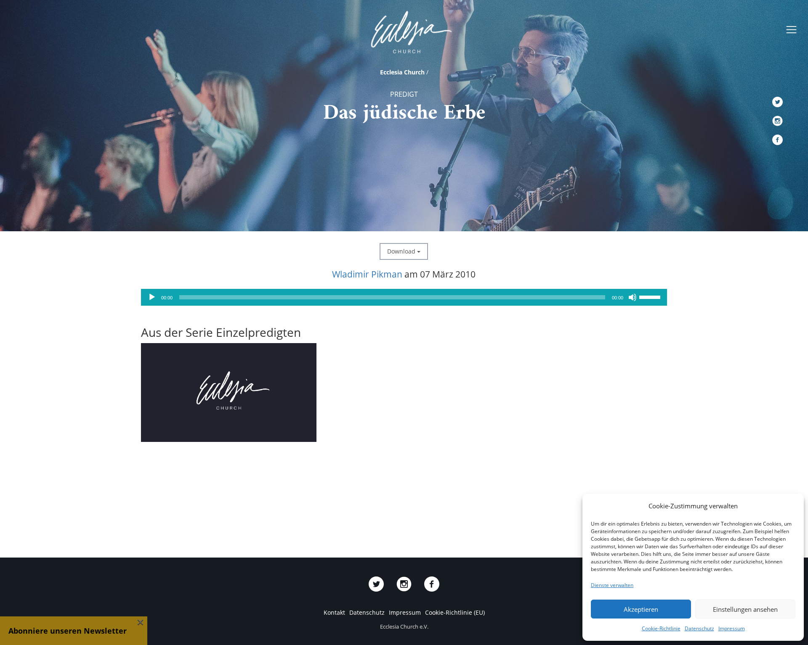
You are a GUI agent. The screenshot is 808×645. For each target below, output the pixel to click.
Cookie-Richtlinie (661, 628)
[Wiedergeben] (152, 297)
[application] (404, 297)
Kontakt (334, 612)
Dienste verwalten (612, 585)
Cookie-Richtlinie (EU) (455, 612)
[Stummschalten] (632, 297)
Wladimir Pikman (367, 274)
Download (402, 251)
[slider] (651, 296)
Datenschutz (699, 628)
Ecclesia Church (402, 72)
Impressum (731, 628)
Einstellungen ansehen (745, 609)
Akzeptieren (641, 609)
